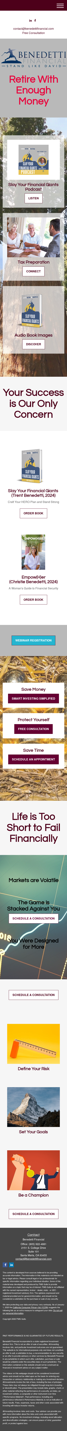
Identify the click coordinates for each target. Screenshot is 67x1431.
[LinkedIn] (30, 20)
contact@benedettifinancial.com (33, 28)
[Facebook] (35, 20)
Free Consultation (33, 33)
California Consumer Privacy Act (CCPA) (30, 1307)
